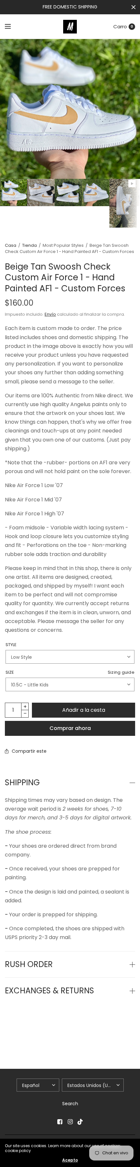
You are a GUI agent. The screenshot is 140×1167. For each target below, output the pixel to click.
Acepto (70, 1160)
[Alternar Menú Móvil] (12, 27)
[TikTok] (80, 1122)
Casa (10, 245)
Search (70, 1103)
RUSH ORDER (29, 964)
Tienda (29, 245)
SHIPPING (22, 783)
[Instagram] (70, 1122)
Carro (120, 26)
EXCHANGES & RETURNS (49, 991)
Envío (50, 314)
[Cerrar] (133, 7)
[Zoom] (70, 109)
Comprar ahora (70, 728)
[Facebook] (60, 1122)
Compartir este (29, 751)
